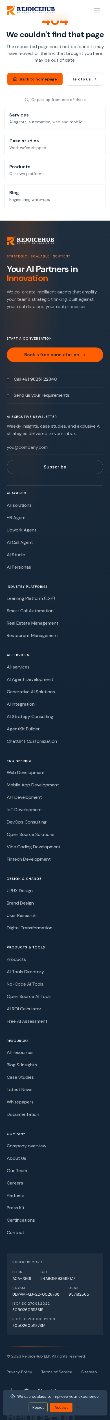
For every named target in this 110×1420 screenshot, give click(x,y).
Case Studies (20, 1077)
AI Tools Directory (25, 972)
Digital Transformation (29, 928)
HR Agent (16, 518)
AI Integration (21, 704)
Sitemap (89, 1371)
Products (16, 959)
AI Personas (19, 567)
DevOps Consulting (27, 822)
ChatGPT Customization (32, 741)
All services (18, 667)
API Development (24, 797)
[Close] (78, 1407)
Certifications (21, 1220)
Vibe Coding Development (34, 847)
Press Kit (16, 1208)
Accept (61, 1407)
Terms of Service (56, 1371)
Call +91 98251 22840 (35, 379)
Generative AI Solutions (31, 692)
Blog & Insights (22, 1065)
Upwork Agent (21, 530)
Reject (38, 1407)
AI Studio (16, 555)
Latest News (19, 1090)
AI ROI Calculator (24, 1009)
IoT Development (24, 810)
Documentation (23, 1114)
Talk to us (81, 79)
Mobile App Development (33, 785)
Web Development (26, 772)
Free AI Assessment (27, 1021)
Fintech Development (29, 859)
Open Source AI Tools (29, 996)
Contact (15, 1232)
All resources (20, 1052)
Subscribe (55, 467)
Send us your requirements (41, 395)
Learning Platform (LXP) (31, 598)
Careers (15, 1183)
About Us (16, 1158)
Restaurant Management (32, 635)
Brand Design (20, 903)
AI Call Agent (20, 542)
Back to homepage (38, 79)
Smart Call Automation (30, 611)
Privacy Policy (19, 1371)
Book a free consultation (51, 355)
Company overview (26, 1146)
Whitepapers (20, 1102)
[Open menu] (97, 10)
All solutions (19, 505)
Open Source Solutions (30, 834)
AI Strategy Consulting (30, 716)
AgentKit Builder (23, 729)
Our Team (17, 1171)
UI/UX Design (20, 891)
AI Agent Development (30, 679)
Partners (16, 1195)
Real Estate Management (32, 623)
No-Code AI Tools (25, 984)
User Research (21, 915)
